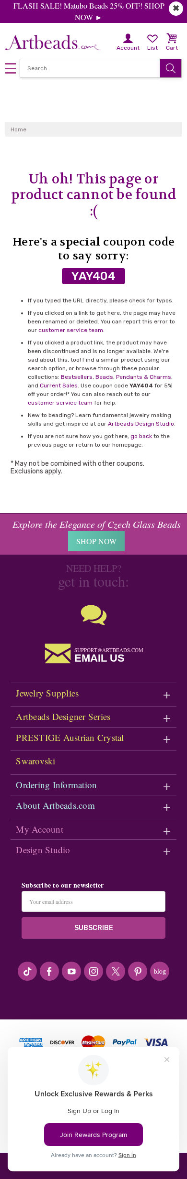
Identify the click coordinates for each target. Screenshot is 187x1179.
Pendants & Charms (143, 377)
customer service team (70, 330)
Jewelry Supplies (47, 693)
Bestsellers (77, 377)
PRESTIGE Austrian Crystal (70, 737)
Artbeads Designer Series (63, 716)
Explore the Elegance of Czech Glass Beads (96, 524)
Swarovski (35, 761)
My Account (39, 829)
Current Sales (59, 385)
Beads (104, 377)
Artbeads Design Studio (141, 423)
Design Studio (43, 850)
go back (141, 436)
